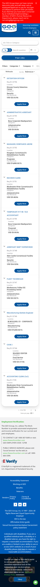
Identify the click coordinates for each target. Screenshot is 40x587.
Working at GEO (19, 484)
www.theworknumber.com (14, 440)
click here (21, 549)
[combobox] (19, 42)
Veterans (20, 491)
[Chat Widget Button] (35, 582)
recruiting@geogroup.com (12, 20)
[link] (20, 91)
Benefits (19, 488)
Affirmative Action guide (20, 522)
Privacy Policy (13, 498)
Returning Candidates (31, 25)
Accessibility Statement (19, 480)
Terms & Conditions (26, 498)
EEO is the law (20, 519)
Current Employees (29, 28)
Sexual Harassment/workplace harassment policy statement (20, 526)
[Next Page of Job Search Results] (35, 410)
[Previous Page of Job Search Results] (31, 410)
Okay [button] (20, 579)
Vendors (5, 497)
